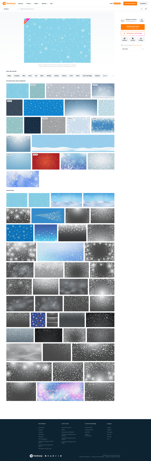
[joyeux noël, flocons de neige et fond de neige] (43, 108)
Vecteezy (40, 430)
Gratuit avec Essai (132, 27)
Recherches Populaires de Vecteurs (68, 435)
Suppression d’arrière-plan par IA (45, 445)
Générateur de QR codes (45, 448)
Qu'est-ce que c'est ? (137, 45)
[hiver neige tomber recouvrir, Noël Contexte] (49, 270)
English (109, 427)
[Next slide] (112, 76)
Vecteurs (20, 3)
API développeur (42, 439)
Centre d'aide (88, 427)
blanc (42, 75)
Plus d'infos (125, 49)
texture (64, 75)
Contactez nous (89, 430)
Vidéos (36, 3)
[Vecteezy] (9, 3)
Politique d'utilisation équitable (112, 456)
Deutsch (109, 434)
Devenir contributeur (88, 435)
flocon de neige (87, 75)
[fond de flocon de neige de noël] (78, 125)
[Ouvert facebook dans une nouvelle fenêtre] (45, 456)
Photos (29, 3)
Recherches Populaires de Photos (68, 438)
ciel (36, 75)
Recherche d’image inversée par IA (45, 442)
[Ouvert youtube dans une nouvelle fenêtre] (61, 456)
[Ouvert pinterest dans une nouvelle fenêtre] (53, 456)
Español (109, 430)
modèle (49, 75)
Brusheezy (41, 427)
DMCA (63, 430)
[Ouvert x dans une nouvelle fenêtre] (58, 456)
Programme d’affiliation (68, 432)
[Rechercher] (142, 9)
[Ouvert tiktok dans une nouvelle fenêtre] (55, 456)
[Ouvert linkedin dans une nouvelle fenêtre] (50, 456)
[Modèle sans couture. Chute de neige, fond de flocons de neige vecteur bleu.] (14, 125)
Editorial (44, 3)
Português (110, 432)
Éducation (41, 436)
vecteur (56, 75)
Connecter (143, 3)
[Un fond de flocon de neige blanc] (103, 90)
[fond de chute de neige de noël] (18, 161)
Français (109, 436)
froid (71, 75)
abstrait (97, 75)
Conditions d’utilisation (84, 456)
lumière (105, 75)
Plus (51, 3)
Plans (111, 3)
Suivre (141, 21)
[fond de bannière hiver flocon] (101, 161)
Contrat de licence (66, 427)
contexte (16, 75)
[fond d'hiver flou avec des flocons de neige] (73, 161)
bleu (24, 75)
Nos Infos (87, 432)
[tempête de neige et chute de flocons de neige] (19, 270)
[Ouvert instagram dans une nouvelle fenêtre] (48, 456)
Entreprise (41, 434)
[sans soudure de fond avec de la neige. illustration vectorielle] (37, 90)
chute (77, 75)
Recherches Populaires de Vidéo (68, 442)
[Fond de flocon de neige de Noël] (102, 125)
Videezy (40, 432)
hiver (30, 75)
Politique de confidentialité (97, 456)
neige (9, 75)
